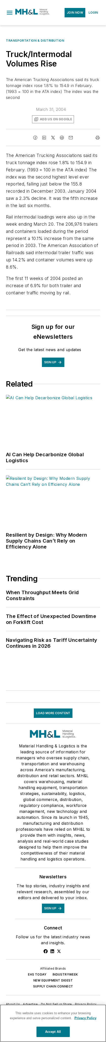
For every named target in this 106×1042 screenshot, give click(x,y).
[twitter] (53, 137)
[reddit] (61, 137)
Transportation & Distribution (35, 40)
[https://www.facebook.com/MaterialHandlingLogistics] (45, 951)
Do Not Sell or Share (56, 1004)
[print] (97, 137)
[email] (70, 137)
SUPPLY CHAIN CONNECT (53, 986)
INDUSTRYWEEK (65, 974)
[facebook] (35, 137)
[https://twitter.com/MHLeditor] (58, 951)
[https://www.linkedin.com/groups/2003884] (52, 951)
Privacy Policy (86, 1004)
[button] (9, 12)
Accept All (53, 1032)
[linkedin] (44, 137)
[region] (53, 1023)
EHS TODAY (37, 974)
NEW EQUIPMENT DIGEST (53, 980)
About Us (13, 1004)
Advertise (30, 1004)
